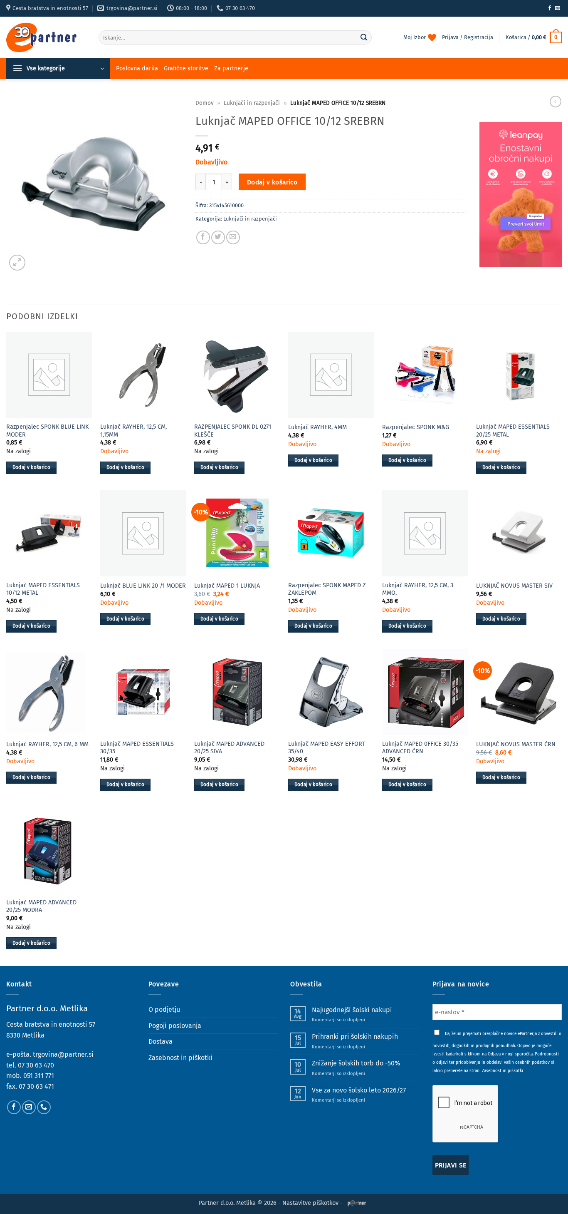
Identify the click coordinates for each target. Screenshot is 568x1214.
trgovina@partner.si (63, 1054)
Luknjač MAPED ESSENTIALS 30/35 (137, 747)
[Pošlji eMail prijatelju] (233, 237)
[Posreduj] (364, 37)
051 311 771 (38, 1076)
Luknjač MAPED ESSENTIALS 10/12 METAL (43, 589)
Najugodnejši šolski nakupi (352, 1010)
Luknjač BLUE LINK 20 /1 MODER (143, 585)
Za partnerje (231, 68)
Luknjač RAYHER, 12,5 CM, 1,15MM (133, 430)
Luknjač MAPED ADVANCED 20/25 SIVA (229, 747)
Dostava (160, 1041)
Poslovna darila (137, 68)
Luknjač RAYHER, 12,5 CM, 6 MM (47, 744)
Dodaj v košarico (272, 182)
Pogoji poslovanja (174, 1026)
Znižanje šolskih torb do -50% (356, 1063)
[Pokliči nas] (44, 1107)
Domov (204, 103)
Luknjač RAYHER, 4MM (317, 427)
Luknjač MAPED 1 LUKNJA (227, 585)
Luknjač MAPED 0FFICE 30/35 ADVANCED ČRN (420, 747)
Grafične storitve (186, 68)
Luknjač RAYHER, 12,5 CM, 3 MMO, (417, 589)
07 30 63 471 (36, 1086)
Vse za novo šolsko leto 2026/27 (359, 1090)
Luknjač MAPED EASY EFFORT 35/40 (326, 747)
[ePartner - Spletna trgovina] (46, 37)
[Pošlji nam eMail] (557, 8)
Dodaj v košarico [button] (31, 467)
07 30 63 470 (36, 1065)
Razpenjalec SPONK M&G (415, 427)
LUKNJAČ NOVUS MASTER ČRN (516, 744)
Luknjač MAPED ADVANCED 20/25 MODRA (41, 906)
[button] (534, 37)
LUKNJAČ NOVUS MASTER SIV (514, 585)
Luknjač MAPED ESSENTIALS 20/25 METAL (513, 430)
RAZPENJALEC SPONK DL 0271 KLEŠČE (232, 430)
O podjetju (164, 1009)
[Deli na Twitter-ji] (218, 237)
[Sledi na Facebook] (549, 8)
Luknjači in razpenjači (252, 103)
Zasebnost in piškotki (180, 1058)
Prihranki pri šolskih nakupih (355, 1036)
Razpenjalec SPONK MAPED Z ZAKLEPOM (327, 589)
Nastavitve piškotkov (310, 1203)
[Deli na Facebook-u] (203, 237)
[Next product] (555, 101)
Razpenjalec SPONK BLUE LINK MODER (47, 430)
